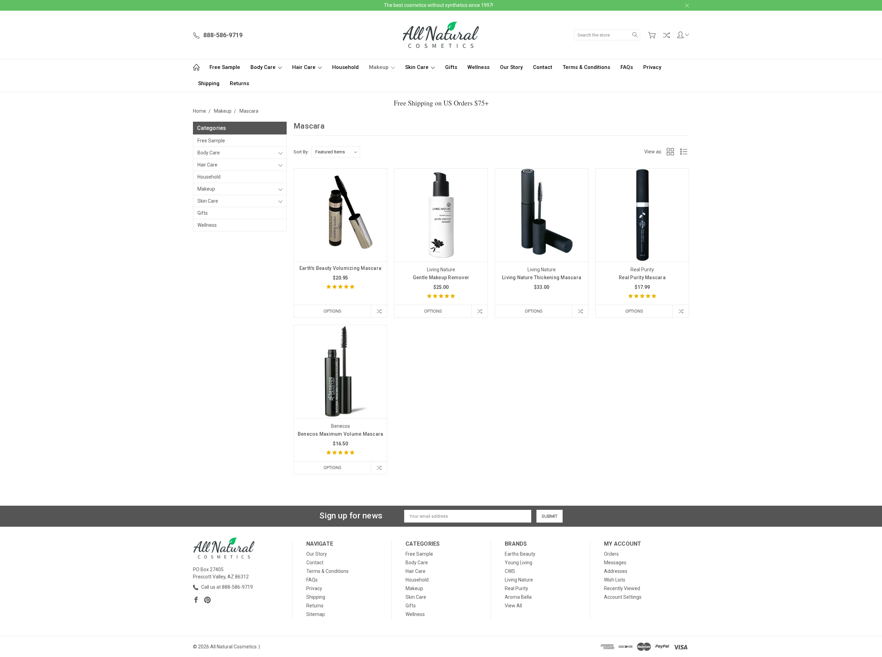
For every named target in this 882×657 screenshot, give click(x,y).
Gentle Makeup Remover (441, 277)
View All (513, 605)
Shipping (208, 83)
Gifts (451, 67)
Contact (542, 67)
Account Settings (623, 597)
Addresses (615, 571)
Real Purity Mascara (642, 277)
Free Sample (224, 67)
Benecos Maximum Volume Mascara (340, 434)
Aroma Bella (518, 597)
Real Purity (516, 588)
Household (345, 67)
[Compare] (666, 35)
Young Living (518, 562)
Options (332, 311)
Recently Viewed (622, 588)
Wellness (479, 67)
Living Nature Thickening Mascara (541, 277)
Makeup (379, 67)
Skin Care (417, 67)
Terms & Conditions (586, 67)
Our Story (511, 67)
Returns (239, 83)
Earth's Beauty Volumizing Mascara (340, 268)
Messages (615, 562)
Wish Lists (614, 580)
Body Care (263, 67)
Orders (611, 554)
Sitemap (315, 614)
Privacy (652, 67)
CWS (510, 571)
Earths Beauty (520, 554)
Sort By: (301, 151)
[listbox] (335, 152)
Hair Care (304, 67)
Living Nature (519, 580)
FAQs (627, 67)
